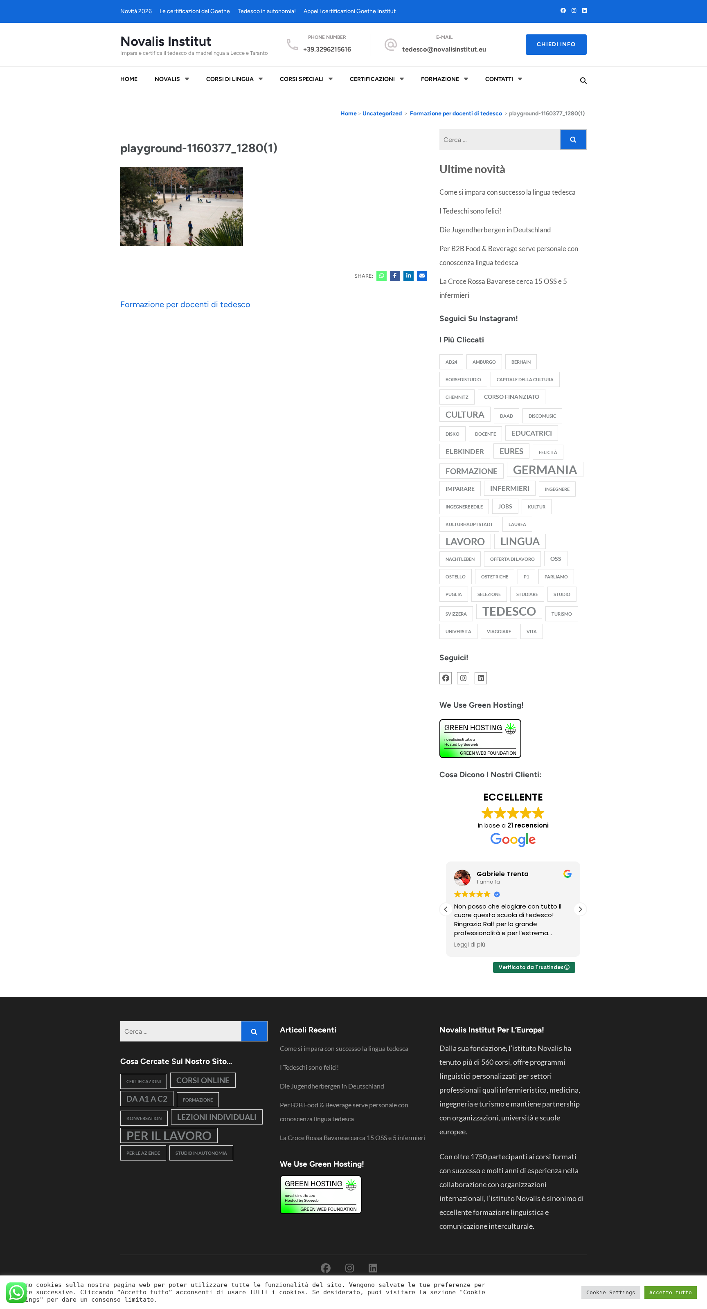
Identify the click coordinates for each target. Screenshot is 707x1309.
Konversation (144, 1118)
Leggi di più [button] (469, 945)
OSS (555, 558)
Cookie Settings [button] (610, 1292)
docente (485, 433)
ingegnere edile (464, 506)
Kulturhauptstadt (469, 524)
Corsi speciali (302, 79)
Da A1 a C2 (146, 1098)
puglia (454, 594)
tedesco (509, 611)
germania (545, 469)
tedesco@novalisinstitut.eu (444, 49)
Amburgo (484, 361)
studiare (527, 594)
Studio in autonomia (201, 1153)
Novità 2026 (136, 11)
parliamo (556, 576)
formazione (472, 471)
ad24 (451, 361)
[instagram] (574, 10)
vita (532, 631)
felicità (548, 452)
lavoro (465, 541)
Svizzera (456, 613)
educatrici (531, 433)
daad (506, 415)
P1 (526, 576)
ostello (456, 576)
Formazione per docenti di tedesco (185, 304)
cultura (465, 414)
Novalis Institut (166, 41)
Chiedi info (556, 44)
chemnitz (457, 397)
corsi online (203, 1080)
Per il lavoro (169, 1135)
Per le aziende (143, 1153)
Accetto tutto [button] (670, 1292)
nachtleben (460, 559)
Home (128, 79)
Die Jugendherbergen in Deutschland (495, 229)
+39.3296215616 (327, 49)
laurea (517, 524)
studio (562, 594)
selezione (489, 594)
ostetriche (494, 576)
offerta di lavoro (512, 559)
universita (458, 631)
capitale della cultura (525, 379)
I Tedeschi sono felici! (470, 211)
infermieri (509, 488)
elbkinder (465, 451)
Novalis (167, 79)
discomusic (542, 415)
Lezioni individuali (217, 1117)
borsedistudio (463, 379)
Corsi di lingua (230, 79)
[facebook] (563, 10)
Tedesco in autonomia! (267, 11)
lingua (520, 541)
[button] (580, 909)
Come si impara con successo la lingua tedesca (507, 192)
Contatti (499, 79)
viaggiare (499, 631)
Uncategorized (382, 113)
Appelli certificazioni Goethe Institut (350, 11)
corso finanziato (511, 396)
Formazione (440, 79)
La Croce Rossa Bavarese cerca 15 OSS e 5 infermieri (352, 1137)
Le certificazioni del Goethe (195, 11)
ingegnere (557, 489)
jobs (505, 506)
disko (452, 433)
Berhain (521, 361)
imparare (460, 488)
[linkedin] (584, 10)
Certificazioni (372, 79)
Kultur (536, 506)
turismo (562, 613)
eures (511, 451)
